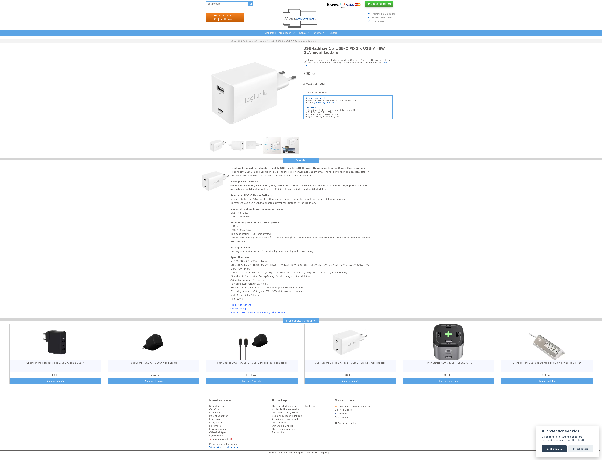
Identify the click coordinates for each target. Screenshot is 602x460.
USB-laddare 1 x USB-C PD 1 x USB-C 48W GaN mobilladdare (350, 363)
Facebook (342, 413)
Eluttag (333, 33)
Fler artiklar (278, 432)
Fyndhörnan (216, 435)
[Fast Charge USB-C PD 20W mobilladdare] (153, 342)
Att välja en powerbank (285, 419)
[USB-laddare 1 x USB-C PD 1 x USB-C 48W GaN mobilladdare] (350, 342)
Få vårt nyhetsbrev (348, 423)
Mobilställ (270, 33)
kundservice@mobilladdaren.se (354, 406)
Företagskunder (218, 429)
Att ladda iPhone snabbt (286, 409)
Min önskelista (220, 439)
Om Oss (214, 409)
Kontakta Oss (217, 406)
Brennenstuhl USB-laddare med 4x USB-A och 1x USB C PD (547, 363)
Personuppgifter (218, 416)
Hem (233, 41)
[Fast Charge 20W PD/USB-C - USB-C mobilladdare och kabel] (252, 342)
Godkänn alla (554, 449)
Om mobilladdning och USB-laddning (293, 406)
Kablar (303, 33)
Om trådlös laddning (284, 429)
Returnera (215, 425)
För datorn (318, 33)
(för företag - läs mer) (324, 103)
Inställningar (580, 449)
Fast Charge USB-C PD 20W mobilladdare (153, 363)
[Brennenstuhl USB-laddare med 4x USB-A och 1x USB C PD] (547, 346)
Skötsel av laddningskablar (288, 416)
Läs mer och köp (55, 381)
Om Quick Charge (282, 425)
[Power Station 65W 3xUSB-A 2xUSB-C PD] (448, 342)
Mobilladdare (244, 41)
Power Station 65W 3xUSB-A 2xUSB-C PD (448, 363)
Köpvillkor (215, 412)
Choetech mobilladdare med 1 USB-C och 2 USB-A (55, 363)
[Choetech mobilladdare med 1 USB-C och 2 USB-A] (55, 342)
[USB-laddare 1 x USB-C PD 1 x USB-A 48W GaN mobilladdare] (254, 91)
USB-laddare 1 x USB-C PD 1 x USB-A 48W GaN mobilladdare (285, 41)
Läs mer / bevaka (154, 381)
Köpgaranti (215, 422)
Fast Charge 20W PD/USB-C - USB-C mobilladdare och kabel (252, 363)
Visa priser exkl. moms (223, 447)
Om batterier (279, 422)
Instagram (342, 417)
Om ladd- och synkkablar (286, 412)
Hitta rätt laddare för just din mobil (224, 17)
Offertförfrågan (218, 432)
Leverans (214, 419)
